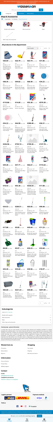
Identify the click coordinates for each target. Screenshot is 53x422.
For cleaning (14, 19)
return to (7, 312)
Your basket (30, 348)
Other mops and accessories (8, 322)
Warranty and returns (33, 353)
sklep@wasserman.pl (7, 375)
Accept (39, 416)
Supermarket (7, 19)
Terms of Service (5, 361)
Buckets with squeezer (7, 315)
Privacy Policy (4, 363)
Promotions (21, 13)
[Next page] (49, 48)
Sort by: (29, 46)
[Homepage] (2, 19)
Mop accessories (6, 317)
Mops (3, 319)
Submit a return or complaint (9, 379)
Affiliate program (5, 366)
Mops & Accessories (23, 19)
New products (30, 13)
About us (3, 353)
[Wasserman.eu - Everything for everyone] (26, 7)
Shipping (30, 350)
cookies (17, 416)
